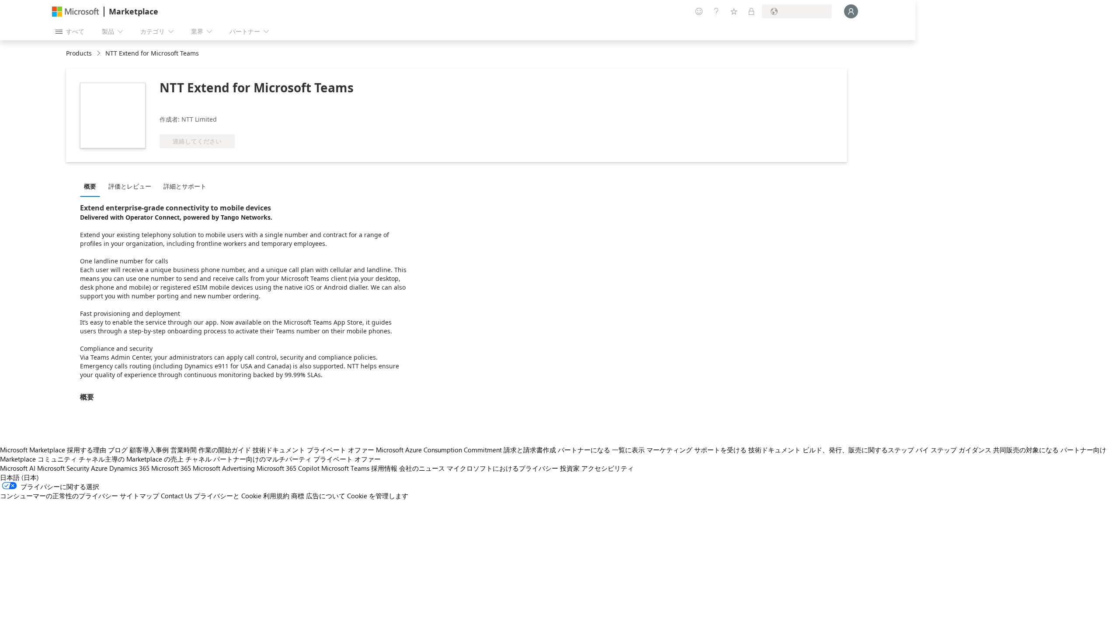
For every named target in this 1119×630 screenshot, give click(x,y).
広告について (325, 495)
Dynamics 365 (129, 468)
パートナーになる (584, 449)
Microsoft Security (63, 468)
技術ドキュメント (279, 449)
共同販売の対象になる (1026, 449)
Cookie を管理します (377, 495)
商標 (297, 495)
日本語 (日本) (19, 477)
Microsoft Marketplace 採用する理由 (53, 449)
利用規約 (276, 495)
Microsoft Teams (345, 468)
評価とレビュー (129, 186)
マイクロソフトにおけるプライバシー (502, 468)
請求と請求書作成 (530, 449)
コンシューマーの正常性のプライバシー (59, 495)
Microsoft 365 (171, 468)
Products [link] (79, 53)
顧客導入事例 (149, 449)
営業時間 (183, 449)
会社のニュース (422, 468)
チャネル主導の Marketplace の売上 (131, 459)
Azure (99, 468)
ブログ (118, 449)
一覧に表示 (628, 449)
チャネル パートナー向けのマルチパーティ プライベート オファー (283, 459)
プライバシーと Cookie (227, 495)
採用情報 (384, 468)
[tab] (92, 186)
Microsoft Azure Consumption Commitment (439, 449)
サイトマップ (139, 495)
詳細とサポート (184, 186)
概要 (90, 186)
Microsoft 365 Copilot (288, 468)
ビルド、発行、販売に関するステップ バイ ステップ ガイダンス (897, 449)
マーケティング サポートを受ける (696, 449)
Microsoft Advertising (224, 468)
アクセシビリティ (607, 468)
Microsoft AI (17, 468)
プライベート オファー (340, 449)
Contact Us (176, 495)
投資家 (570, 468)
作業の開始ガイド (224, 449)
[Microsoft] (75, 12)
